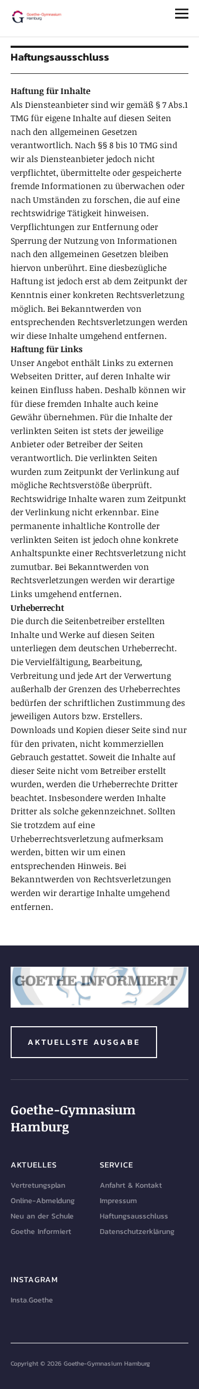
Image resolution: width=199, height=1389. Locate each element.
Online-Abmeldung (43, 1200)
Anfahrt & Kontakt (131, 1185)
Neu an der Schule (42, 1216)
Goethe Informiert (41, 1231)
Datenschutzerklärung (137, 1231)
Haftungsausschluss (134, 1216)
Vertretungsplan (38, 1185)
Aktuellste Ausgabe (84, 1042)
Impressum (118, 1200)
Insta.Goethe (32, 1300)
